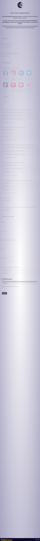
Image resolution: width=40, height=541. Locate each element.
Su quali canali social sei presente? (10, 68)
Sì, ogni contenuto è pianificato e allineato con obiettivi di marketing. (17, 147)
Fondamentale (7, 182)
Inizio (17, 33)
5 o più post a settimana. (8, 129)
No (9, 46)
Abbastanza (6, 186)
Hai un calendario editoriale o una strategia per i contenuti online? (18, 145)
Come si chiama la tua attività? (9, 240)
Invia (4, 293)
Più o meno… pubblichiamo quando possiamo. (12, 115)
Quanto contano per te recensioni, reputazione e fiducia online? (17, 180)
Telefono (4, 258)
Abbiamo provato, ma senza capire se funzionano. (13, 168)
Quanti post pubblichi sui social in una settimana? (14, 127)
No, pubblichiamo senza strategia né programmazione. (14, 154)
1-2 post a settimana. (8, 133)
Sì (4, 46)
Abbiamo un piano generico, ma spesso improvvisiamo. (14, 150)
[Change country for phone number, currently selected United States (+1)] (3, 261)
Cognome (4, 231)
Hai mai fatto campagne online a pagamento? (13, 162)
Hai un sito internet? (7, 44)
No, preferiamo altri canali (9, 171)
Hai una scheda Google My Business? (11, 53)
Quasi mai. (6, 136)
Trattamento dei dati (7, 279)
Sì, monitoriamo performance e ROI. (11, 165)
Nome (4, 222)
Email (3, 249)
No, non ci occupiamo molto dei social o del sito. (13, 118)
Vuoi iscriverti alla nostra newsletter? (11, 267)
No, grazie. (6, 273)
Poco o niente (7, 189)
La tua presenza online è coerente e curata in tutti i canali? (16, 109)
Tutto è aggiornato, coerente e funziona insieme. (13, 112)
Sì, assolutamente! (7, 269)
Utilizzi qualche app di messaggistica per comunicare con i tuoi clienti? (19, 207)
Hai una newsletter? (7, 198)
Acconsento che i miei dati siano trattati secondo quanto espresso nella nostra (20, 282)
